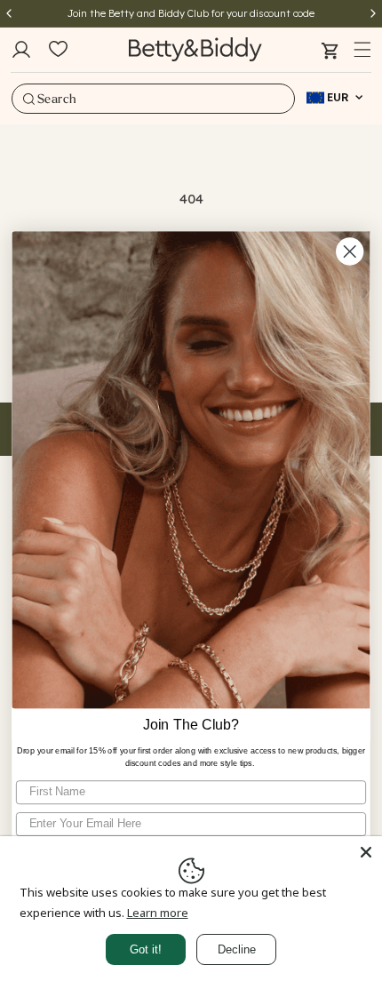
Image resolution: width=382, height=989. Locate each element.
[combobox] (153, 99)
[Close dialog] (349, 251)
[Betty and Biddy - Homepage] (195, 49)
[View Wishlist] (58, 49)
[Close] (366, 852)
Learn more (157, 913)
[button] (362, 50)
